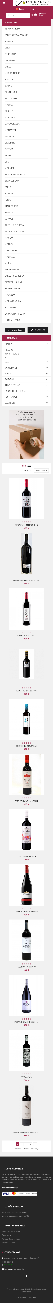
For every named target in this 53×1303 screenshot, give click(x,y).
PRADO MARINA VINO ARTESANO (26, 580)
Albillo (9, 111)
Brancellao (12, 180)
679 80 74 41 (9, 1265)
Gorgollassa (12, 123)
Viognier (10, 168)
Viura (8, 263)
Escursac (10, 136)
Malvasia (10, 256)
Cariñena (10, 60)
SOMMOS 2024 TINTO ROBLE (26, 911)
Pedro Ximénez (13, 288)
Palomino (10, 307)
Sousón (9, 193)
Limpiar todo (15, 330)
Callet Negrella (14, 275)
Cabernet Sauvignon (17, 34)
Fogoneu (10, 117)
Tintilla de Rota (14, 225)
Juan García (11, 206)
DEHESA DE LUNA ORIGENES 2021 (26, 1132)
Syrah (8, 47)
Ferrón (9, 199)
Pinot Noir (11, 92)
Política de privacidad (11, 1239)
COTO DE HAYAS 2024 (27, 856)
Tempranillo (12, 28)
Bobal (8, 85)
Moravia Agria (13, 301)
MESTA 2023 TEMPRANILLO (26, 525)
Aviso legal (6, 1235)
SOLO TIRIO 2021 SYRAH (26, 746)
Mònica (9, 244)
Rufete (9, 212)
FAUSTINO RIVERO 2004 (26, 691)
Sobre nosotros (8, 1243)
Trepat (9, 155)
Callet (8, 66)
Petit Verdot (12, 98)
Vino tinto (12, 22)
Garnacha (10, 53)
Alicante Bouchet (15, 231)
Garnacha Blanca (15, 174)
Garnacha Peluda (15, 313)
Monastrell (12, 130)
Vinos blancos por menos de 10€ (15, 1216)
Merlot (9, 41)
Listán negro (12, 320)
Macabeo (10, 294)
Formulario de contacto (14, 1269)
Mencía (9, 79)
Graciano (10, 142)
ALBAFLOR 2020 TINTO (26, 635)
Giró (7, 161)
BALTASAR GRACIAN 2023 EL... (26, 1022)
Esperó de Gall (13, 269)
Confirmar (37, 330)
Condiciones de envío (11, 1231)
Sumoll (9, 218)
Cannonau (11, 250)
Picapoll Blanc (13, 282)
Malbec (9, 104)
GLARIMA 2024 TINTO (26, 967)
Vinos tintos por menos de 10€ (14, 1212)
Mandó (9, 237)
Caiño (8, 187)
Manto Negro (12, 72)
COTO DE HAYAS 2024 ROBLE (26, 801)
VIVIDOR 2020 (26, 1077)
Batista (9, 149)
